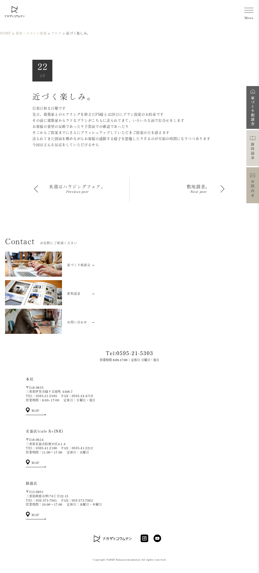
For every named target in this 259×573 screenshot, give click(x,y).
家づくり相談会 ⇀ (81, 265)
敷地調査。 (198, 187)
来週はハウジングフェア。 (77, 187)
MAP (34, 410)
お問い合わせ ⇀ (81, 322)
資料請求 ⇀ (81, 293)
